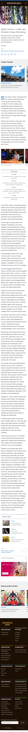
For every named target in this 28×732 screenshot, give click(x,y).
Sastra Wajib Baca (5, 704)
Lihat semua (18, 708)
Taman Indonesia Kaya (20, 652)
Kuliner (3, 675)
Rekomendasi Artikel (9, 586)
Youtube (17, 636)
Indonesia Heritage (14, 51)
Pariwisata (3, 673)
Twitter (17, 638)
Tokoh (16, 671)
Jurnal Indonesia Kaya (20, 686)
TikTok (16, 640)
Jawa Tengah (18, 702)
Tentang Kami (4, 632)
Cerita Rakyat (4, 702)
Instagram (17, 632)
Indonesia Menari (5, 657)
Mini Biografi (18, 669)
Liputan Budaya (5, 684)
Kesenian (3, 45)
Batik (2, 51)
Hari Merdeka (4, 708)
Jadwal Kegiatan (5, 686)
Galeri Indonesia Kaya (20, 650)
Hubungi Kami (4, 634)
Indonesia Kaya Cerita (20, 684)
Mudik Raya (4, 706)
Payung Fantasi (5, 659)
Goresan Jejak (18, 692)
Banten (17, 706)
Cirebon (6, 51)
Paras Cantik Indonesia (21, 688)
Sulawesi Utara (19, 704)
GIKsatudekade (5, 653)
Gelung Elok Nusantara (7, 712)
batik (9, 268)
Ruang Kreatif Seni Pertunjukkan (6, 650)
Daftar (22, 722)
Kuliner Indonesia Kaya (21, 690)
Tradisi (2, 671)
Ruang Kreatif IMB (5, 655)
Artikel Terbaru (7, 62)
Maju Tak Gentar (5, 710)
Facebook (17, 634)
